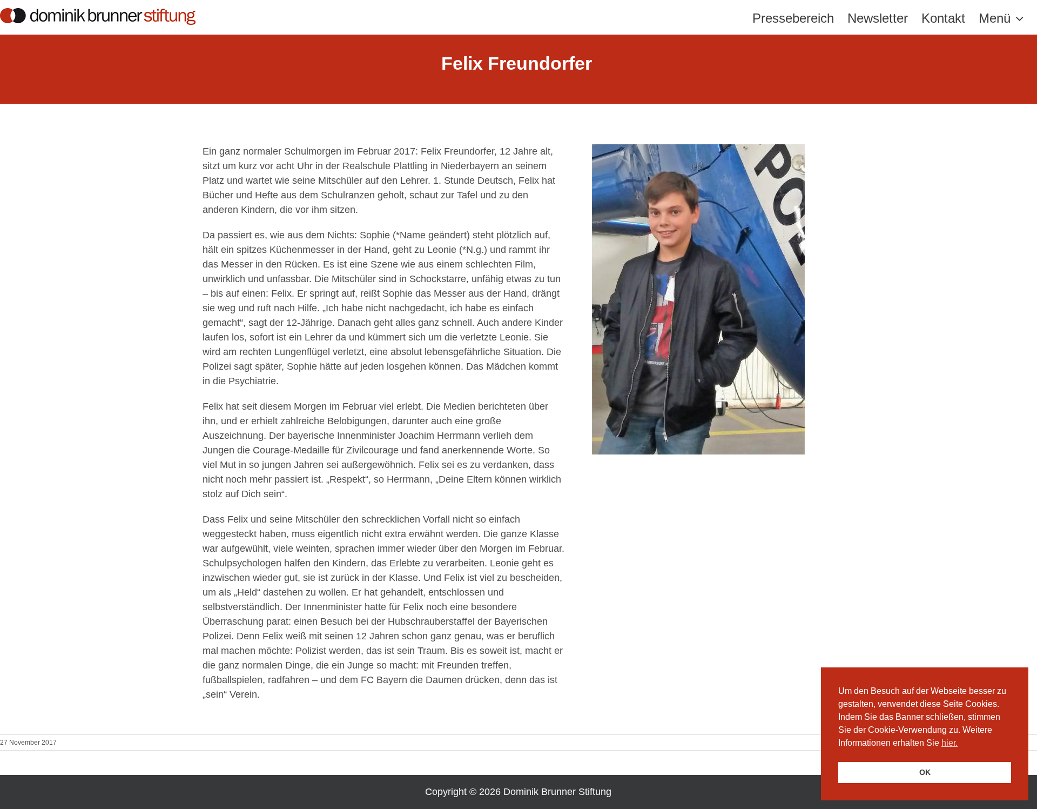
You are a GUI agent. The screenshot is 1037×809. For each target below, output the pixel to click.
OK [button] (925, 772)
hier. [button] (949, 742)
